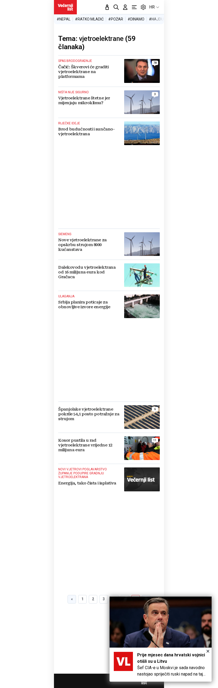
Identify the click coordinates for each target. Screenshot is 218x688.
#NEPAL (63, 19)
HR (152, 7)
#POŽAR (115, 19)
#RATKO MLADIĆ (89, 19)
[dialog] (161, 639)
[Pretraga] (116, 7)
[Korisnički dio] (125, 7)
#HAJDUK (157, 19)
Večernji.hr (65, 7)
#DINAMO (136, 19)
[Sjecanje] (107, 7)
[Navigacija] (134, 7)
